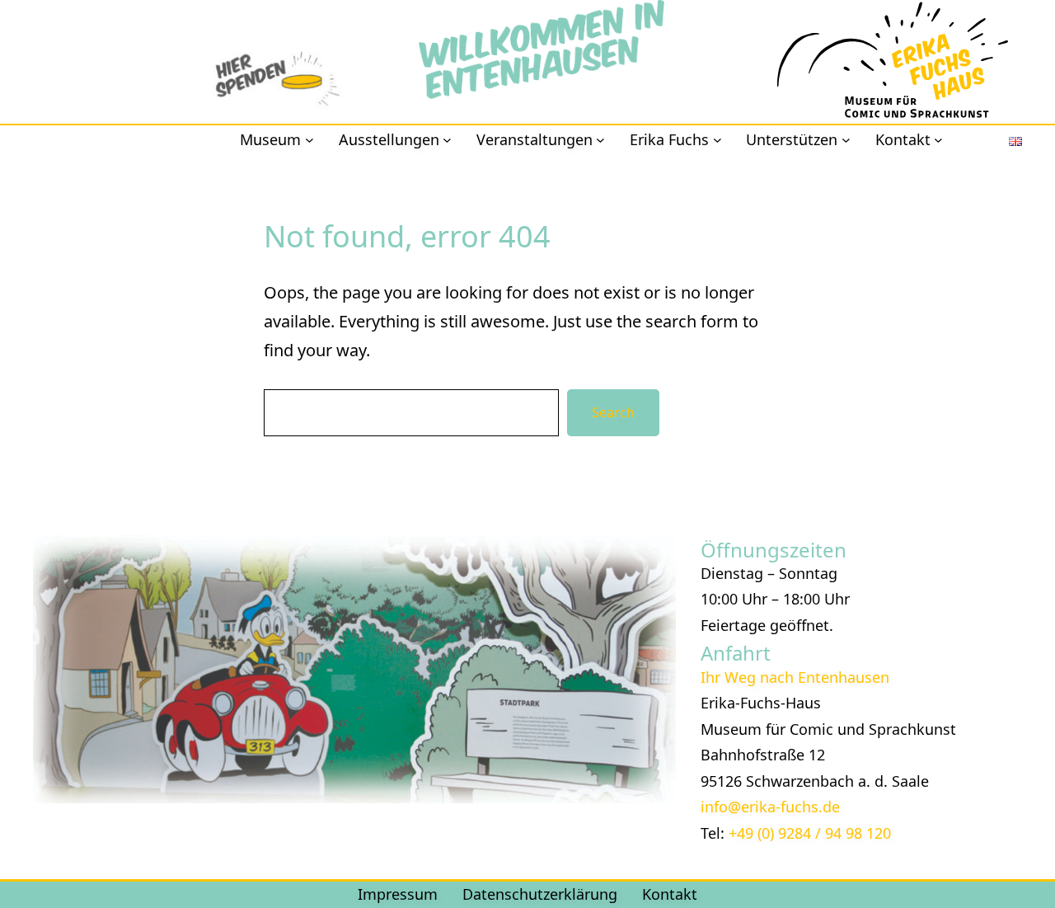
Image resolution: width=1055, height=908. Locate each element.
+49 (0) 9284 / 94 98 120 (810, 833)
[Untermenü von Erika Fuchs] (717, 139)
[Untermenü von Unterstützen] (846, 139)
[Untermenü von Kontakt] (938, 139)
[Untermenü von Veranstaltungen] (600, 139)
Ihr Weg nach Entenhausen (795, 677)
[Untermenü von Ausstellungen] (447, 139)
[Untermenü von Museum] (309, 139)
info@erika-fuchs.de (770, 806)
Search (613, 412)
